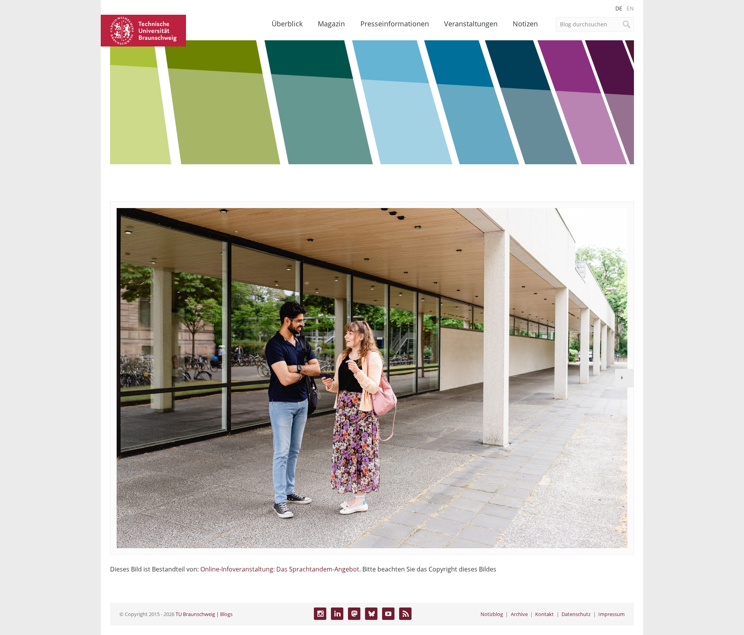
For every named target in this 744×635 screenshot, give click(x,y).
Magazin (331, 23)
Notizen (525, 23)
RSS (405, 613)
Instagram (320, 613)
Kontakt (544, 614)
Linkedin (337, 613)
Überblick (287, 23)
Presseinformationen (394, 23)
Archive (519, 614)
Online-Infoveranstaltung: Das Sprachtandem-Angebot (279, 569)
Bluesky (371, 613)
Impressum (611, 614)
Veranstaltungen (471, 23)
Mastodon (354, 613)
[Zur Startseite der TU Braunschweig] (143, 30)
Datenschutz (576, 614)
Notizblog (491, 614)
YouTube (388, 613)
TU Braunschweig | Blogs (204, 614)
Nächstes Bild (624, 378)
